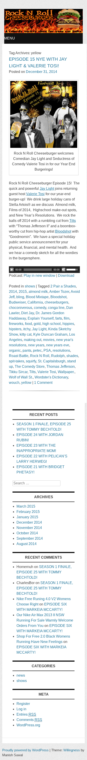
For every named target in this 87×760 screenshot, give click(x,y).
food (28, 324)
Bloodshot (58, 297)
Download (66, 275)
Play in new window (39, 275)
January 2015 (27, 517)
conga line (56, 308)
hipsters (15, 329)
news (21, 675)
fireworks (16, 324)
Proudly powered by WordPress (25, 750)
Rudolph (58, 356)
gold (37, 324)
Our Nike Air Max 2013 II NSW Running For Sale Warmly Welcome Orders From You (45, 620)
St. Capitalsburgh (51, 361)
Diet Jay (27, 313)
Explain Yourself (41, 318)
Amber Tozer (59, 291)
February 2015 (28, 512)
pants (27, 350)
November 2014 (29, 528)
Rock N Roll (39, 356)
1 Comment (43, 382)
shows (30, 286)
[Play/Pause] (12, 269)
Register (23, 704)
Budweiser (17, 302)
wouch (14, 382)
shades (72, 356)
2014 (13, 291)
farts (58, 318)
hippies (68, 324)
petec (37, 350)
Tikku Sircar (18, 372)
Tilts (32, 372)
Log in (21, 709)
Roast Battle (18, 356)
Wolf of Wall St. (21, 377)
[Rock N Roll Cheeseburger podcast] (43, 32)
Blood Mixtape (37, 297)
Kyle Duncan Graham (50, 334)
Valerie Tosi (46, 372)
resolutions (61, 350)
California (35, 302)
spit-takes (16, 361)
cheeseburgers (56, 302)
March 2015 (26, 506)
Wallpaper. (66, 372)
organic (15, 350)
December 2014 (29, 522)
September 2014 (30, 538)
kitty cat (25, 334)
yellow (26, 382)
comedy (40, 308)
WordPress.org (28, 725)
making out (32, 340)
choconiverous (20, 308)
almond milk (38, 291)
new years (36, 345)
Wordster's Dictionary (51, 377)
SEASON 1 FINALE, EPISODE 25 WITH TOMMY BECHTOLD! (44, 572)
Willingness (71, 750)
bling (20, 297)
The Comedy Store (30, 366)
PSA (47, 350)
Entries (26, 714)
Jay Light (39, 329)
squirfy (31, 361)
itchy (26, 329)
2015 (23, 291)
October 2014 (27, 533)
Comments (29, 720)
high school (51, 324)
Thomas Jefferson (60, 366)
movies (48, 340)
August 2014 (27, 544)
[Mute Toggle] (63, 269)
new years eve (57, 345)
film (66, 318)
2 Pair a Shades (63, 286)
